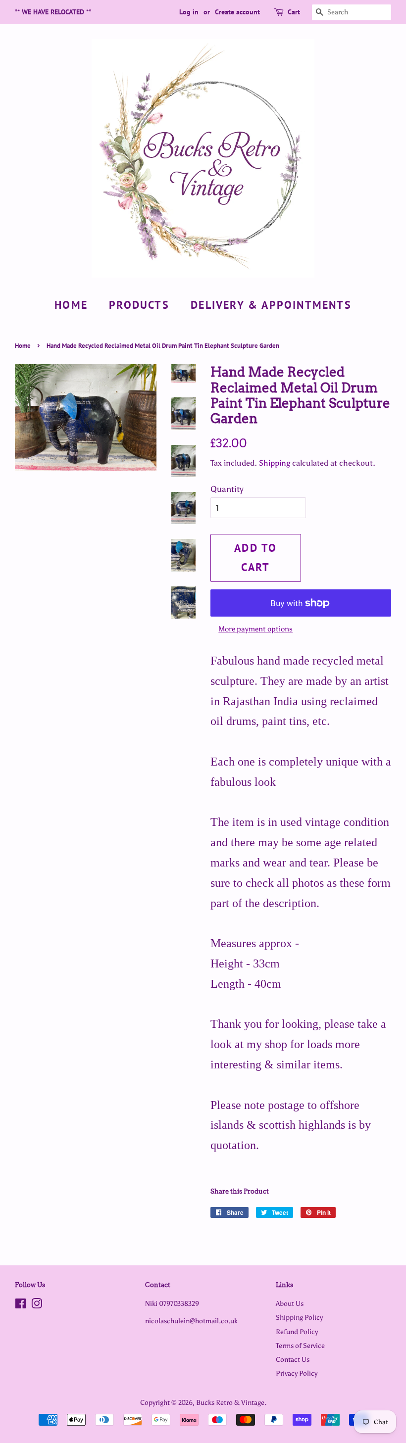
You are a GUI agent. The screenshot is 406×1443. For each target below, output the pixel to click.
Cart (294, 11)
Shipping (274, 463)
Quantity (227, 489)
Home (71, 305)
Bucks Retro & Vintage (230, 1402)
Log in (189, 11)
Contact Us (292, 1359)
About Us (290, 1303)
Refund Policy (297, 1331)
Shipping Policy (299, 1317)
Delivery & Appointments (271, 305)
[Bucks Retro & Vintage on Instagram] (36, 1305)
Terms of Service (300, 1345)
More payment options (255, 629)
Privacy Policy (296, 1373)
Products (139, 305)
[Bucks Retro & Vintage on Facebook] (20, 1305)
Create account (237, 11)
